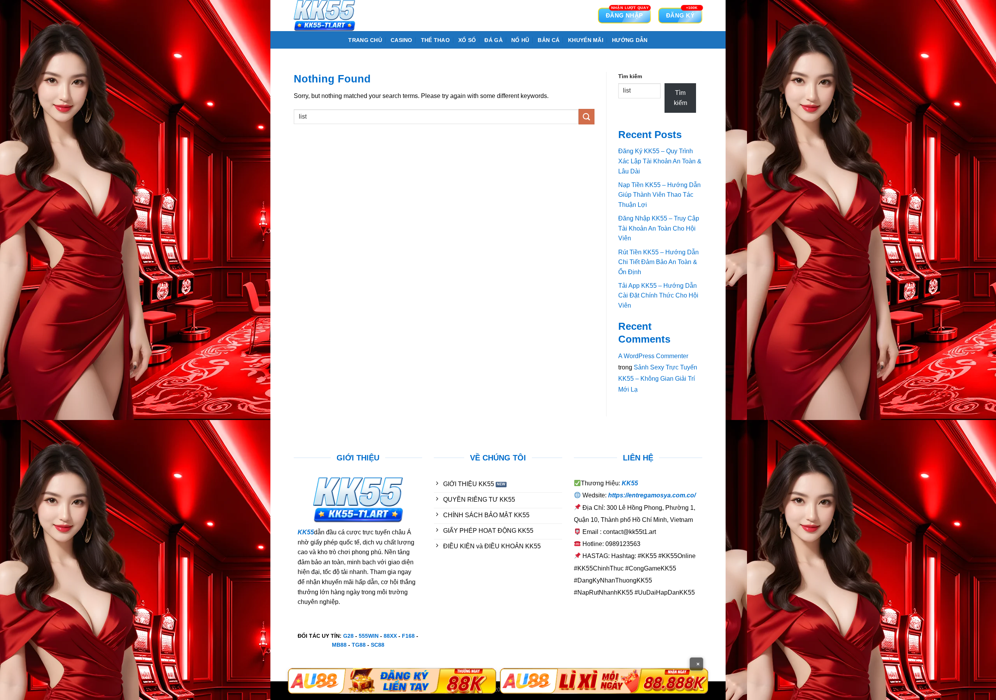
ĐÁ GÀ (493, 40)
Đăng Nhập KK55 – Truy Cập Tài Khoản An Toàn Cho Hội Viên (658, 228)
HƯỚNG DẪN (630, 40)
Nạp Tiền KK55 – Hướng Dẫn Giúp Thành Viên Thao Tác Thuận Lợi (659, 195)
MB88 (339, 645)
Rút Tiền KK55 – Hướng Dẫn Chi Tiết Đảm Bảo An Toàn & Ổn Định (658, 262)
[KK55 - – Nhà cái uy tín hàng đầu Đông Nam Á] (333, 15)
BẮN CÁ (548, 40)
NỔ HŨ (520, 40)
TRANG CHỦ (365, 40)
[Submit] (586, 116)
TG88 (359, 645)
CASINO (401, 40)
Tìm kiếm (630, 76)
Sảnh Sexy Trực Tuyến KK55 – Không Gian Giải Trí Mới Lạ (657, 378)
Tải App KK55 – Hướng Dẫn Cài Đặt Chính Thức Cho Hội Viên (658, 295)
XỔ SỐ (467, 40)
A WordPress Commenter (653, 356)
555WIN (369, 636)
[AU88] (392, 681)
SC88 (377, 645)
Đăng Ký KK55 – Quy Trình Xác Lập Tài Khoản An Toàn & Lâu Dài (659, 161)
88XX (390, 636)
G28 (348, 636)
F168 (408, 636)
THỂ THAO (435, 40)
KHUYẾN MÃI (585, 40)
